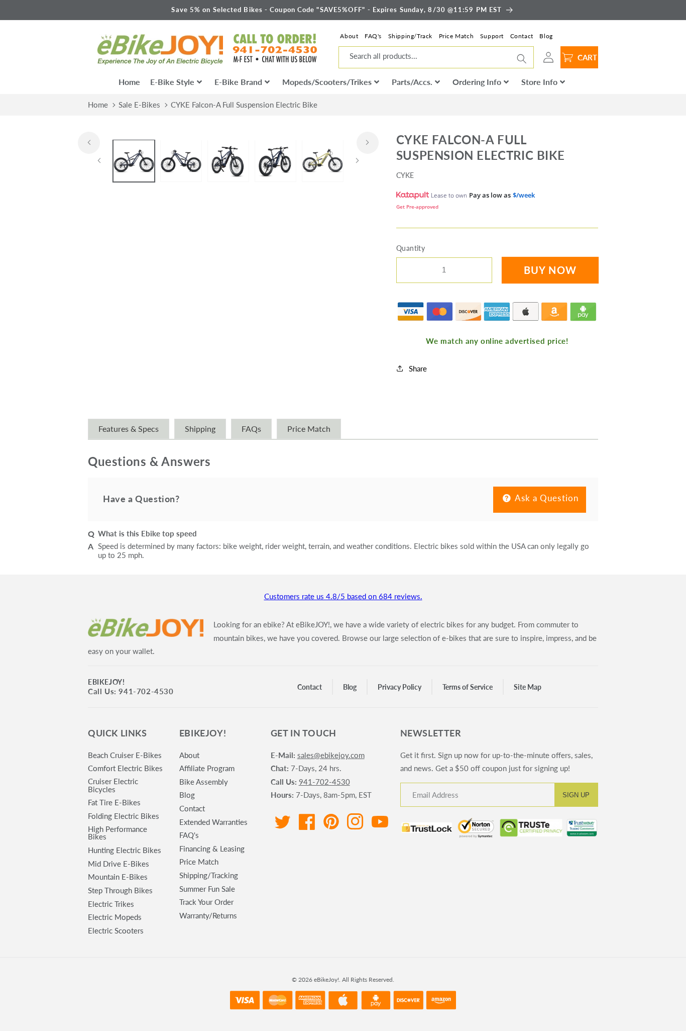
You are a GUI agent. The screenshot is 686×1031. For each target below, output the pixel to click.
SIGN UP (576, 795)
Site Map (527, 687)
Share (418, 367)
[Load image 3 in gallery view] (228, 160)
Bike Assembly (203, 781)
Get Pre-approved (417, 206)
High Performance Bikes (117, 832)
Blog (545, 36)
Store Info (539, 81)
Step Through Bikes (120, 890)
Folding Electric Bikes (123, 815)
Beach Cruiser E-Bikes (125, 756)
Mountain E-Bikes (118, 876)
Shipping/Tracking (208, 875)
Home (129, 81)
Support (492, 36)
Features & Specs (128, 428)
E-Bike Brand (238, 81)
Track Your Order (206, 901)
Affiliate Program (207, 768)
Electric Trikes (111, 903)
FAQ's (373, 36)
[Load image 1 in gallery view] (134, 160)
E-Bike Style (172, 81)
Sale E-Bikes (139, 104)
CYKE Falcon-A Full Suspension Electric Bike (244, 104)
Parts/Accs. (412, 81)
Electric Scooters (116, 930)
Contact (521, 36)
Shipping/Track (410, 36)
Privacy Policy (399, 687)
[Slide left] (89, 143)
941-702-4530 (324, 781)
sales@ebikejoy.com (331, 755)
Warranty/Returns (208, 915)
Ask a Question (546, 498)
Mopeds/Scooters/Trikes (327, 81)
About (349, 36)
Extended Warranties (213, 821)
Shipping (200, 428)
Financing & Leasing (212, 848)
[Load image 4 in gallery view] (275, 160)
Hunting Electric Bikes (124, 850)
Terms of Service (467, 687)
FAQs (251, 428)
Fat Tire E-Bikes (114, 802)
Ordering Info (476, 81)
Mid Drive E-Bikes (118, 863)
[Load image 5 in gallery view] (323, 160)
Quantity (410, 248)
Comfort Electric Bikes (125, 768)
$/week (524, 194)
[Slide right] (368, 143)
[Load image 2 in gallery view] (181, 160)
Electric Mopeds (115, 916)
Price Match (456, 36)
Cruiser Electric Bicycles (113, 785)
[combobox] (436, 57)
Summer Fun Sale (207, 888)
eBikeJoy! (106, 682)
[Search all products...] (522, 58)
